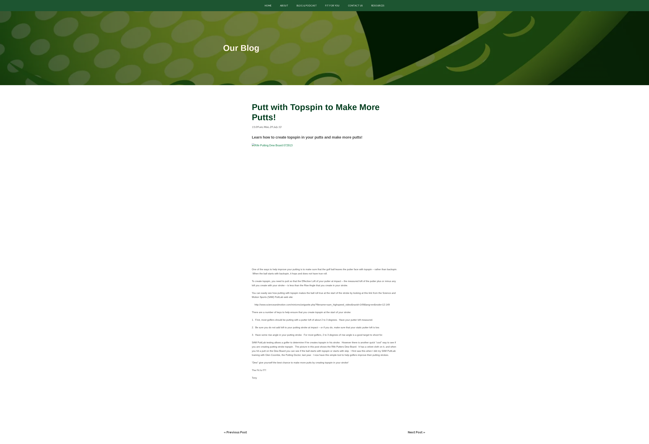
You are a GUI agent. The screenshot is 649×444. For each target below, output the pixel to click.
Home (268, 5)
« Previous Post (235, 432)
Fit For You (332, 5)
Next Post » (416, 432)
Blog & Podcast (307, 5)
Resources (377, 5)
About (284, 5)
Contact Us (355, 5)
